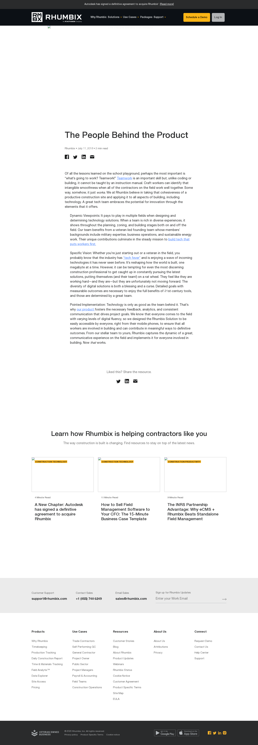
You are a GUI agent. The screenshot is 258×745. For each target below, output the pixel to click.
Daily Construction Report (47, 658)
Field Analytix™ (41, 670)
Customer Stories (123, 641)
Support (199, 658)
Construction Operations (87, 687)
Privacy (158, 653)
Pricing (36, 687)
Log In (218, 17)
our (79, 309)
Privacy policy (71, 735)
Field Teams (79, 682)
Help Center (201, 653)
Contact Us (201, 647)
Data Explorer (40, 676)
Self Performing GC (84, 647)
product (88, 309)
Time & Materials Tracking (47, 664)
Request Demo (203, 641)
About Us (159, 641)
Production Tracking (44, 653)
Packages (146, 17)
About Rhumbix (122, 653)
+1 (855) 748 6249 (89, 599)
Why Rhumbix (99, 17)
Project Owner (80, 658)
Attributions (161, 647)
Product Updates (123, 658)
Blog (115, 647)
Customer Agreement (126, 682)
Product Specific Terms (127, 687)
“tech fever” (131, 258)
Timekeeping (39, 647)
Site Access (39, 682)
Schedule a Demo (196, 17)
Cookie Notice (121, 676)
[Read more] (167, 4)
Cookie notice (113, 735)
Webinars (118, 664)
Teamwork (124, 178)
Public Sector (80, 664)
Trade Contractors (83, 641)
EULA (116, 699)
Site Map (118, 693)
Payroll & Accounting (84, 676)
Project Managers (82, 670)
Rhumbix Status (122, 670)
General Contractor (83, 653)
